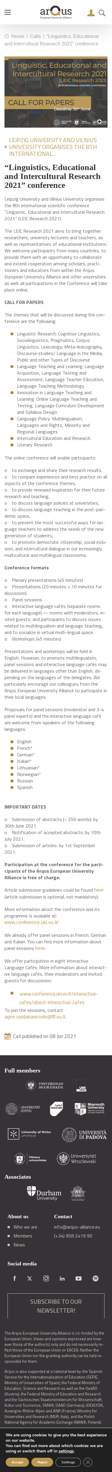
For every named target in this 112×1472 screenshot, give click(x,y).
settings (66, 1451)
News (19, 1244)
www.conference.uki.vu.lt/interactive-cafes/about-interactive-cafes (58, 998)
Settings (68, 1462)
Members (22, 1235)
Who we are (25, 1226)
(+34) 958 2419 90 (73, 1235)
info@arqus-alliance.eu (77, 1226)
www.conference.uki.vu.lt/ (31, 922)
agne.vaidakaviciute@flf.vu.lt (34, 1016)
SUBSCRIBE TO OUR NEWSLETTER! (56, 1306)
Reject (42, 1462)
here (99, 890)
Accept (17, 1462)
